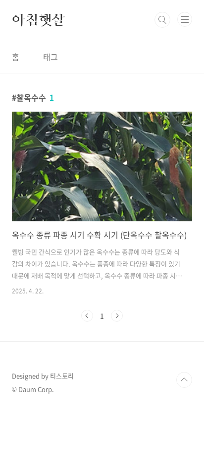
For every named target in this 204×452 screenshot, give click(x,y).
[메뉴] (184, 19)
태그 (50, 57)
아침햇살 (38, 20)
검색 (162, 19)
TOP (184, 380)
